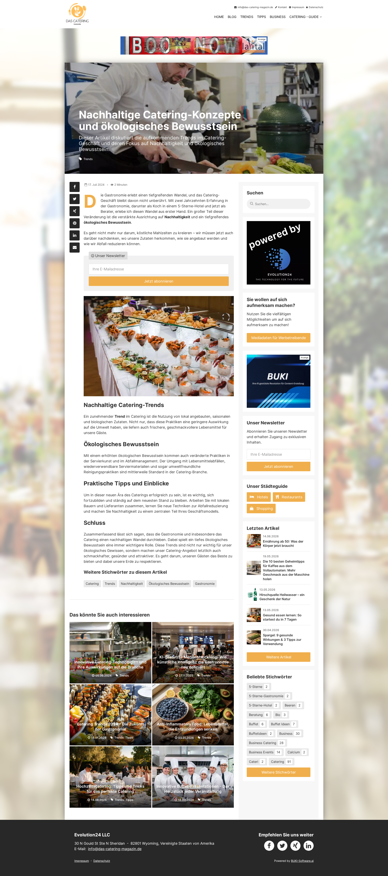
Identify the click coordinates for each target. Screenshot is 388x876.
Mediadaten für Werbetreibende (278, 338)
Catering (92, 584)
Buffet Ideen (283, 724)
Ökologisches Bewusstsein (169, 584)
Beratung (258, 715)
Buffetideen (260, 734)
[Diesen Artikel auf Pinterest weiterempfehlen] (75, 223)
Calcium (296, 752)
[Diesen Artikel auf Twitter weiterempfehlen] (75, 199)
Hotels (262, 497)
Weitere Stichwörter (278, 772)
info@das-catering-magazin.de (114, 849)
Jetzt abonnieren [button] (158, 281)
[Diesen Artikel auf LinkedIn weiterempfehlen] (75, 235)
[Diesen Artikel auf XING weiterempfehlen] (75, 211)
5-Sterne (258, 687)
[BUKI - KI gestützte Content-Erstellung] (278, 381)
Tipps (261, 17)
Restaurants (292, 497)
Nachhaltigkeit (132, 584)
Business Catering (266, 743)
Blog (232, 17)
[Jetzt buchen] (194, 45)
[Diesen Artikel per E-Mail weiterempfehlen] (75, 247)
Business (278, 17)
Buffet (256, 724)
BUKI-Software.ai (302, 860)
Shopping (264, 508)
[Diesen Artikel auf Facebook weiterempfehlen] (75, 187)
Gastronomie (205, 584)
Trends (246, 17)
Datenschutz (101, 860)
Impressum (81, 860)
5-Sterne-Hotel (263, 705)
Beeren (292, 705)
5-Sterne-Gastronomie (269, 696)
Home (219, 17)
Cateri (256, 762)
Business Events (264, 752)
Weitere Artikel (278, 657)
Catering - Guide (304, 17)
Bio (280, 715)
